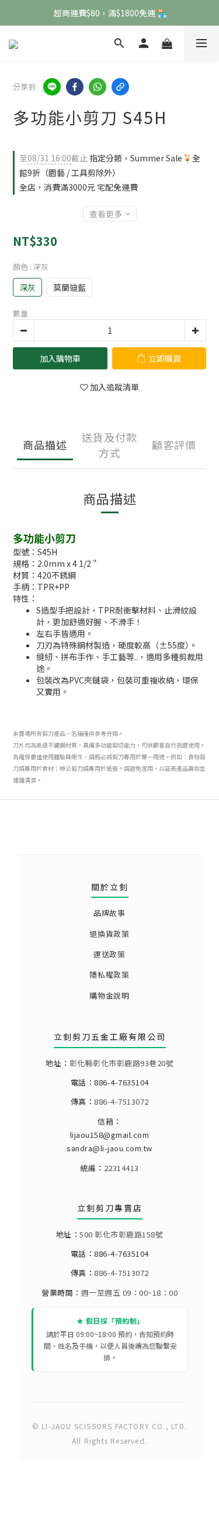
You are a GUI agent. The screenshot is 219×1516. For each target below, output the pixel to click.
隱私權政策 (109, 974)
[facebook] (75, 87)
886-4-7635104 (121, 1082)
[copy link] (120, 87)
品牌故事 (109, 912)
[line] (52, 87)
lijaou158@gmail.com (110, 1134)
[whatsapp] (97, 87)
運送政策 (109, 954)
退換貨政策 (109, 933)
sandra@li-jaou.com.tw (109, 1148)
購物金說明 (109, 995)
